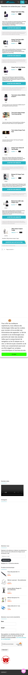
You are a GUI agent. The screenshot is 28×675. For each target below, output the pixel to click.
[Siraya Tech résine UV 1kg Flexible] (6, 150)
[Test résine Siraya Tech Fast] (6, 132)
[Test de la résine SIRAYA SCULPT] (6, 97)
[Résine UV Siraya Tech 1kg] (6, 176)
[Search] (18, 2)
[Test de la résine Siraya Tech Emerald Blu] (6, 115)
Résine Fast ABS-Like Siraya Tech (17, 201)
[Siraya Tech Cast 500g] (6, 14)
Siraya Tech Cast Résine (18, 67)
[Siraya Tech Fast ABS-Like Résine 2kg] (6, 42)
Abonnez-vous (6, 560)
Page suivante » (10, 249)
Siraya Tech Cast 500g (17, 12)
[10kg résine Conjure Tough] (6, 231)
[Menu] (2, 2)
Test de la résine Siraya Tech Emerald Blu (18, 113)
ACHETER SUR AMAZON (14, 28)
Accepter (14, 354)
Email (3, 627)
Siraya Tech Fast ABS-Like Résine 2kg (17, 40)
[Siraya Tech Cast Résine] (6, 69)
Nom (2, 621)
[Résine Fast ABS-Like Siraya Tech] (6, 203)
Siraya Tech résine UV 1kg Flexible (17, 148)
